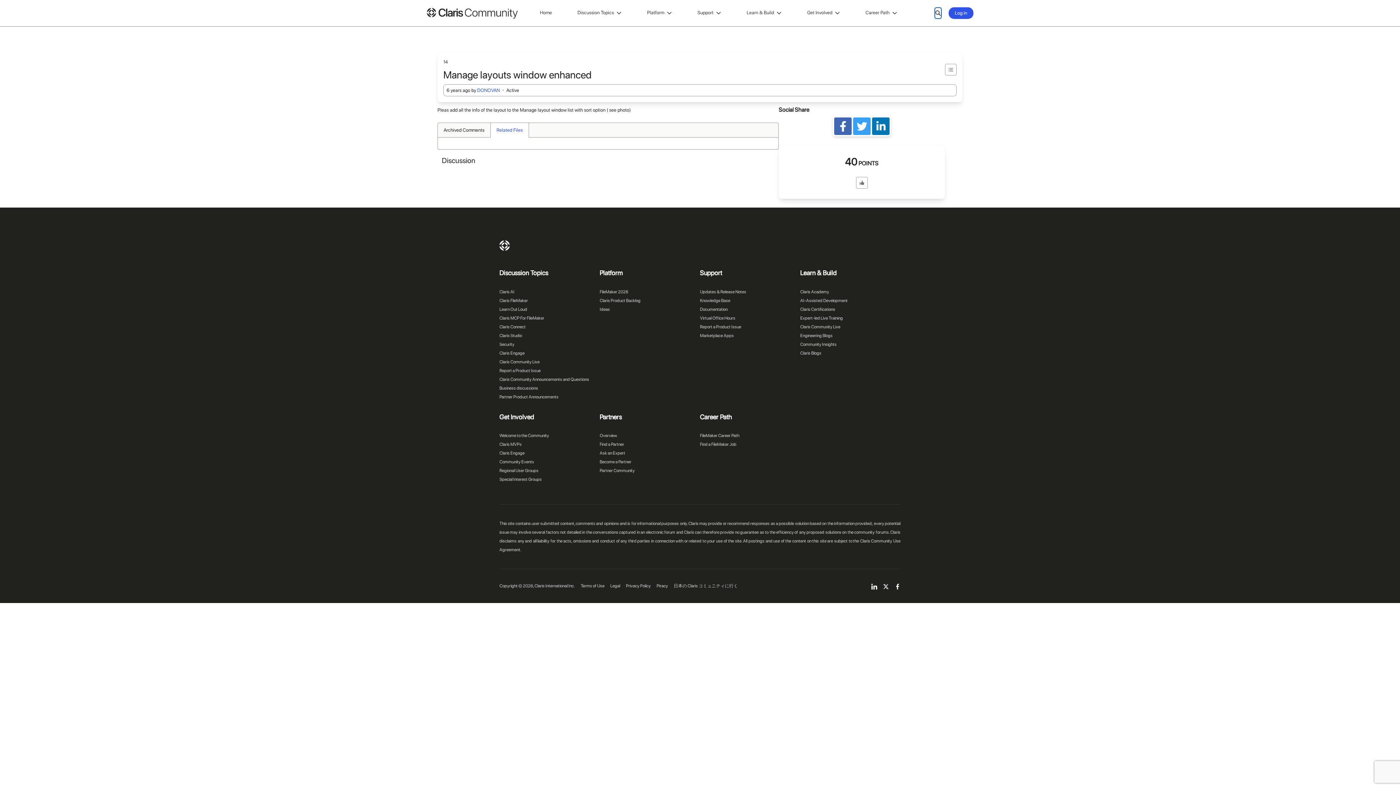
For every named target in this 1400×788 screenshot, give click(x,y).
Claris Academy (814, 291)
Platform (655, 12)
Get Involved (819, 12)
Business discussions (518, 388)
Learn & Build (760, 12)
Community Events (516, 461)
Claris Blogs (810, 353)
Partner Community (617, 470)
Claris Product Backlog (620, 300)
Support (705, 12)
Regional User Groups (518, 470)
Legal (615, 586)
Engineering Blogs (816, 335)
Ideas (605, 309)
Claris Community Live (519, 361)
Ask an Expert (612, 453)
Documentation (714, 309)
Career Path (878, 12)
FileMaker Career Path (719, 435)
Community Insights (818, 344)
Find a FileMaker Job (718, 444)
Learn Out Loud (513, 309)
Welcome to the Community (524, 435)
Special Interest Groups (520, 479)
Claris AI (506, 291)
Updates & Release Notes (723, 291)
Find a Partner (612, 444)
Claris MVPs (510, 444)
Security (506, 344)
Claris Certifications (817, 309)
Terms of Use (592, 586)
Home (546, 12)
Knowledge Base (715, 300)
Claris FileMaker (513, 300)
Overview (608, 435)
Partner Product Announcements (529, 396)
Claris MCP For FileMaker (521, 318)
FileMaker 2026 (614, 291)
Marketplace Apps (717, 335)
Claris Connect (512, 326)
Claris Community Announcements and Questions (544, 379)
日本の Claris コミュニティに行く (706, 586)
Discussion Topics (596, 12)
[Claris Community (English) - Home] (472, 13)
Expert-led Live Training (821, 318)
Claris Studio (510, 335)
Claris (504, 245)
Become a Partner (615, 461)
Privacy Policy (638, 586)
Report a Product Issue (520, 370)
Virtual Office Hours (717, 318)
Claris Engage (512, 353)
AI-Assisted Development (824, 300)
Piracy (662, 586)
